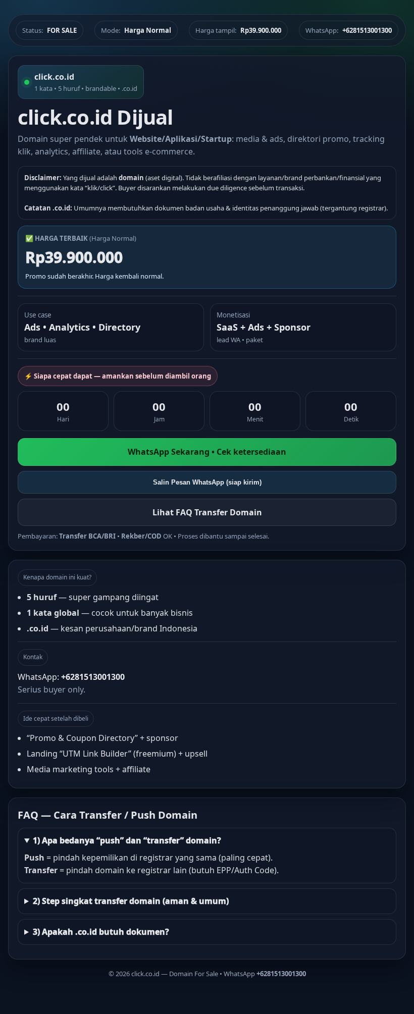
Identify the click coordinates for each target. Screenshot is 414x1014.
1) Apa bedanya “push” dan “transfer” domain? (127, 840)
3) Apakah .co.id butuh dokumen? (101, 931)
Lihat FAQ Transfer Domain (207, 512)
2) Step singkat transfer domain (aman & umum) (131, 900)
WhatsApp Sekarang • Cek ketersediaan (207, 451)
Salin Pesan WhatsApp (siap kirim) (207, 482)
